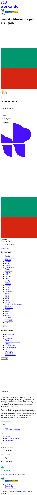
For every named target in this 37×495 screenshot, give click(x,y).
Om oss (7, 437)
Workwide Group (19, 491)
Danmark (8, 284)
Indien (7, 297)
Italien (7, 274)
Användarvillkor (10, 488)
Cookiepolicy (9, 486)
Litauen (7, 293)
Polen (7, 269)
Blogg (7, 428)
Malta (7, 263)
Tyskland (8, 260)
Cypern (7, 265)
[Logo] (18, 4)
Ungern (7, 273)
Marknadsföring (10, 334)
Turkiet (7, 311)
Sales (6, 349)
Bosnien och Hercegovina (13, 304)
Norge (7, 295)
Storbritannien (9, 258)
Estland (7, 285)
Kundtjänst (8, 338)
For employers (9, 440)
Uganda (7, 322)
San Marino (9, 321)
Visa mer (4, 326)
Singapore (8, 306)
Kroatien (8, 317)
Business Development (12, 342)
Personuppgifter (10, 484)
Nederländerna (9, 267)
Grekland (8, 261)
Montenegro (9, 319)
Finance (7, 344)
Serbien (7, 298)
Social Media (9, 353)
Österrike (8, 302)
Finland (7, 289)
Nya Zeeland (9, 308)
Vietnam (7, 315)
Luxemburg (9, 291)
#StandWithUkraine (11, 12)
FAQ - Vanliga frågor (12, 438)
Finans (7, 340)
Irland (7, 287)
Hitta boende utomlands (12, 430)
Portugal (7, 278)
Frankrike (8, 276)
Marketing (8, 351)
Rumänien (8, 271)
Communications (10, 347)
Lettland (7, 280)
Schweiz (7, 310)
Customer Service (10, 345)
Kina (6, 313)
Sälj (6, 336)
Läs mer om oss (6, 421)
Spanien (7, 256)
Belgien (7, 300)
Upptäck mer (5, 248)
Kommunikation (10, 355)
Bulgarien (8, 282)
